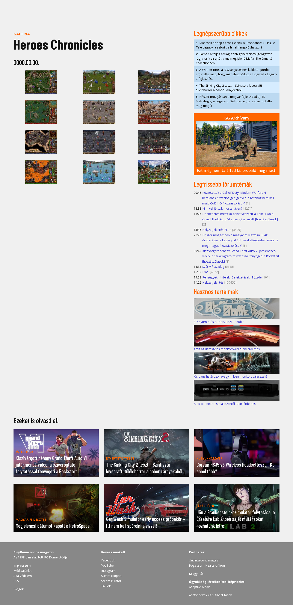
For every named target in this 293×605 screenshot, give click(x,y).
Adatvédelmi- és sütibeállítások (210, 595)
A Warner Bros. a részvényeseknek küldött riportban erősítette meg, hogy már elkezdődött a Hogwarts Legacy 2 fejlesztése (236, 74)
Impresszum (22, 565)
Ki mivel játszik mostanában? (222, 208)
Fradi (205, 272)
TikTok (106, 586)
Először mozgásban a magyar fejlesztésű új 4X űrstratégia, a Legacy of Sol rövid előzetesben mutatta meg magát (234, 101)
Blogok (19, 589)
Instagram (108, 571)
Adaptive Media (199, 587)
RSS (16, 581)
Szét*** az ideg (213, 267)
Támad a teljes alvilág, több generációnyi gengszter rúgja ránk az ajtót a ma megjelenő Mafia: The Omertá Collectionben (234, 58)
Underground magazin (204, 560)
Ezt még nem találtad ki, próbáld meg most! (236, 170)
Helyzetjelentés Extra (216, 230)
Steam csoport (111, 576)
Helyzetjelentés (213, 282)
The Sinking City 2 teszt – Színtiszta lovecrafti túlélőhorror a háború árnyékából (229, 87)
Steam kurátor (111, 581)
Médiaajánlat (23, 571)
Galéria (22, 33)
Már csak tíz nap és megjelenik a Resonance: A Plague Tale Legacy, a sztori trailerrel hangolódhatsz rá (235, 45)
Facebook (108, 560)
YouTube (107, 565)
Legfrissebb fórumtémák (223, 184)
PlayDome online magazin (34, 552)
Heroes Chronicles (58, 44)
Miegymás (196, 574)
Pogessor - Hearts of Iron (207, 565)
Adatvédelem (23, 576)
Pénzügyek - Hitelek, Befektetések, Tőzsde (232, 277)
